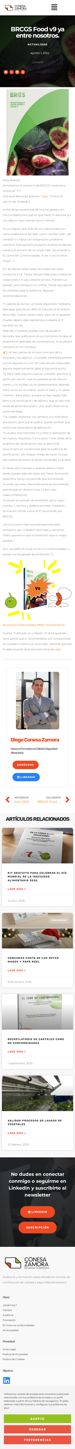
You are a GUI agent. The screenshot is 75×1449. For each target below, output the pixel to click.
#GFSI (60, 625)
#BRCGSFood (46, 625)
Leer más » (17, 889)
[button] (54, 8)
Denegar (37, 1429)
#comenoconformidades (19, 625)
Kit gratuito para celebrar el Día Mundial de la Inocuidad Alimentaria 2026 (37, 876)
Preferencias (37, 1440)
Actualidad (38, 44)
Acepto (37, 1419)
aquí (45, 196)
